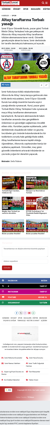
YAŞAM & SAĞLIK (9, 320)
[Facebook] (17, 313)
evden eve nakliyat (21, 418)
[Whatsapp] (33, 313)
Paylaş (7, 85)
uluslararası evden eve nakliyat (13, 412)
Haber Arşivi (33, 380)
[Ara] (43, 3)
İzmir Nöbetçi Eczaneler (13, 358)
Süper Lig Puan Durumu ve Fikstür (13, 373)
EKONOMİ (43, 318)
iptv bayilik (44, 412)
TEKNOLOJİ (21, 320)
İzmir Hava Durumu (36, 358)
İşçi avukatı (9, 424)
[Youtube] (29, 313)
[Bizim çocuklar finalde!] (13, 226)
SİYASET (16, 9)
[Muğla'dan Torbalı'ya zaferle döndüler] (13, 203)
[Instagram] (25, 313)
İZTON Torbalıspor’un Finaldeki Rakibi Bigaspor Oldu (36, 213)
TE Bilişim (30, 397)
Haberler (5, 16)
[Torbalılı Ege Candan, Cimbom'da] (13, 183)
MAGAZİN (35, 9)
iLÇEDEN (44, 320)
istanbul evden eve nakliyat (11, 415)
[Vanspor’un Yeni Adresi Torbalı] (37, 183)
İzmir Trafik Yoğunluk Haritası (35, 365)
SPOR (25, 9)
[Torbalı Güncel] (10, 3)
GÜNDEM (6, 9)
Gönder (7, 268)
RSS (9, 390)
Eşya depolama (33, 412)
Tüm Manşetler (34, 372)
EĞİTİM (46, 9)
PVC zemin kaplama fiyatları (26, 424)
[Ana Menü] (46, 3)
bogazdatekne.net (32, 415)
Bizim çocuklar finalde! (11, 233)
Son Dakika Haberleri (12, 380)
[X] (21, 313)
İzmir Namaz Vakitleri (12, 363)
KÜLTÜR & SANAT (33, 320)
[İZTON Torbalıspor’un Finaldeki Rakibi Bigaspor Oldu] (37, 203)
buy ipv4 (11, 421)
